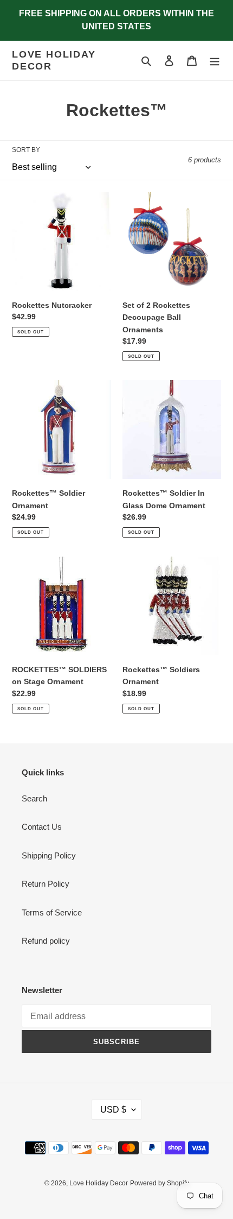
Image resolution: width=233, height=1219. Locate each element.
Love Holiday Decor (54, 60)
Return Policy (45, 883)
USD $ (113, 1109)
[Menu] (214, 60)
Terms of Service (52, 912)
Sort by (26, 150)
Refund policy (46, 940)
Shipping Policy (49, 855)
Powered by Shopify (159, 1183)
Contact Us (42, 826)
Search (34, 798)
